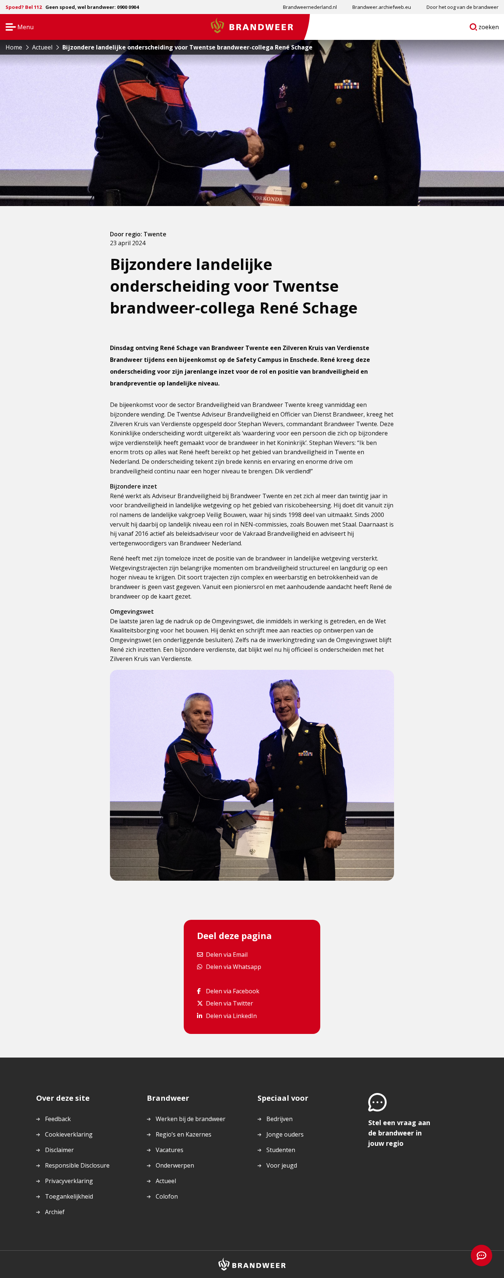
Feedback (58, 1119)
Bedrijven (279, 1119)
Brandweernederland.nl (310, 7)
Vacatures (169, 1150)
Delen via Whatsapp (233, 966)
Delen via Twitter (229, 1003)
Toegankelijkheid (69, 1196)
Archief (55, 1212)
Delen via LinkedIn (231, 1015)
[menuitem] (310, 7)
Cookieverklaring (69, 1134)
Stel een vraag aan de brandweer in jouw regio (399, 1133)
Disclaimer (59, 1150)
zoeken (489, 28)
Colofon (167, 1196)
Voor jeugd (281, 1165)
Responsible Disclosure (77, 1165)
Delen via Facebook (232, 991)
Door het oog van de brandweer (462, 7)
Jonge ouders (285, 1134)
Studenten (280, 1150)
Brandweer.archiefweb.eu (381, 7)
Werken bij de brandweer (190, 1119)
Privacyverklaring (69, 1181)
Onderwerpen (175, 1165)
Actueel (166, 1181)
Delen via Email (227, 954)
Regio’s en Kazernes (183, 1134)
